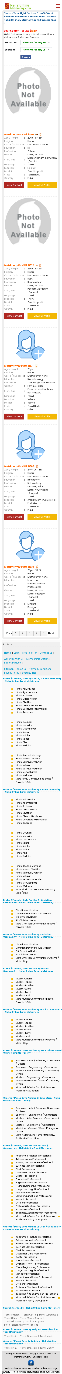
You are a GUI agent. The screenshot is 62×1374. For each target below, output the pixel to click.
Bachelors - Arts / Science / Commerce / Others (38, 1062)
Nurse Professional (26, 1199)
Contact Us (46, 652)
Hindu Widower (24, 775)
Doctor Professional (26, 1175)
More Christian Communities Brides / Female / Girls (36, 925)
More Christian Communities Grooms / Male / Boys (37, 959)
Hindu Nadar (22, 738)
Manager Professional (28, 1192)
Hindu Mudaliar (24, 725)
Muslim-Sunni (23, 988)
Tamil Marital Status (31, 1318)
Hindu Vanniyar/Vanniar (29, 762)
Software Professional (28, 1209)
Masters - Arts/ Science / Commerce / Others (37, 1120)
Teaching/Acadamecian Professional (36, 1212)
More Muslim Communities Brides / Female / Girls (35, 1000)
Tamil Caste (29, 1314)
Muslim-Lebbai (24, 982)
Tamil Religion (12, 1314)
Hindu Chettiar (24, 702)
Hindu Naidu (22, 732)
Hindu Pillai (21, 742)
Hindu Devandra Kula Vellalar (31, 708)
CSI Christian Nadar (26, 917)
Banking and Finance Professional (34, 1162)
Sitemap (9, 669)
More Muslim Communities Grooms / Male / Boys (36, 1041)
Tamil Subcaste (47, 1314)
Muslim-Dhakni (24, 978)
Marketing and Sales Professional (34, 1196)
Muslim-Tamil (23, 992)
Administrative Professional (31, 1159)
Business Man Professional (30, 1165)
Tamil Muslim (47, 1336)
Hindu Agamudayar (26, 692)
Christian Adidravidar (27, 910)
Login (17, 652)
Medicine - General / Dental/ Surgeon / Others (37, 1082)
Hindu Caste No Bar (26, 698)
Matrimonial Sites (42, 34)
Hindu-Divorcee (24, 712)
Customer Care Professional (31, 1172)
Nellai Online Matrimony (17, 34)
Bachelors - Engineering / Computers (36, 1067)
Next (51, 633)
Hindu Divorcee (24, 823)
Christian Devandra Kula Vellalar (33, 913)
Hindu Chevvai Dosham (29, 705)
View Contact (14, 185)
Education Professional (28, 1179)
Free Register (29, 652)
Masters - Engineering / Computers (35, 1077)
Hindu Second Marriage (28, 755)
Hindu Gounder (24, 722)
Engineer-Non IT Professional (31, 1182)
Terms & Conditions (40, 669)
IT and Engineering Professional (33, 1186)
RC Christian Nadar (26, 920)
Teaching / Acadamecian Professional (37, 1294)
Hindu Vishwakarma (26, 772)
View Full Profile (42, 185)
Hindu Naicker (23, 735)
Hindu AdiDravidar (25, 688)
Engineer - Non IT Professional (32, 1263)
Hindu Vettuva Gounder (29, 768)
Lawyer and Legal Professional (32, 1189)
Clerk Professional (25, 1169)
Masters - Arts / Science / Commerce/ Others (37, 1072)
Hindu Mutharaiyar (26, 728)
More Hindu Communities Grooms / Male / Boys (35, 891)
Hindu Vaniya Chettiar (28, 758)
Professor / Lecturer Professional (34, 1287)
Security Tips (29, 672)
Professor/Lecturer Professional (33, 1206)
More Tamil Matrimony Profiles (21, 1324)
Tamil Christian (28, 1336)
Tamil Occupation (35, 1321)
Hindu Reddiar (23, 745)
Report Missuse (12, 662)
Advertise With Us (14, 658)
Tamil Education (13, 1321)
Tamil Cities (10, 1318)
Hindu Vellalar (23, 765)
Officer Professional (27, 1202)
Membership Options (38, 658)
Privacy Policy (11, 672)
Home (7, 652)
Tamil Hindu (10, 1336)
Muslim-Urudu (23, 995)
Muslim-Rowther (25, 985)
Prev (9, 633)
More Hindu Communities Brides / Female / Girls (34, 780)
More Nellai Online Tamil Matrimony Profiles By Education (35, 1089)
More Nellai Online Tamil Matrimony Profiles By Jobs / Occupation (35, 1218)
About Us (21, 669)
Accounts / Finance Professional (34, 1155)
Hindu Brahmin (24, 695)
